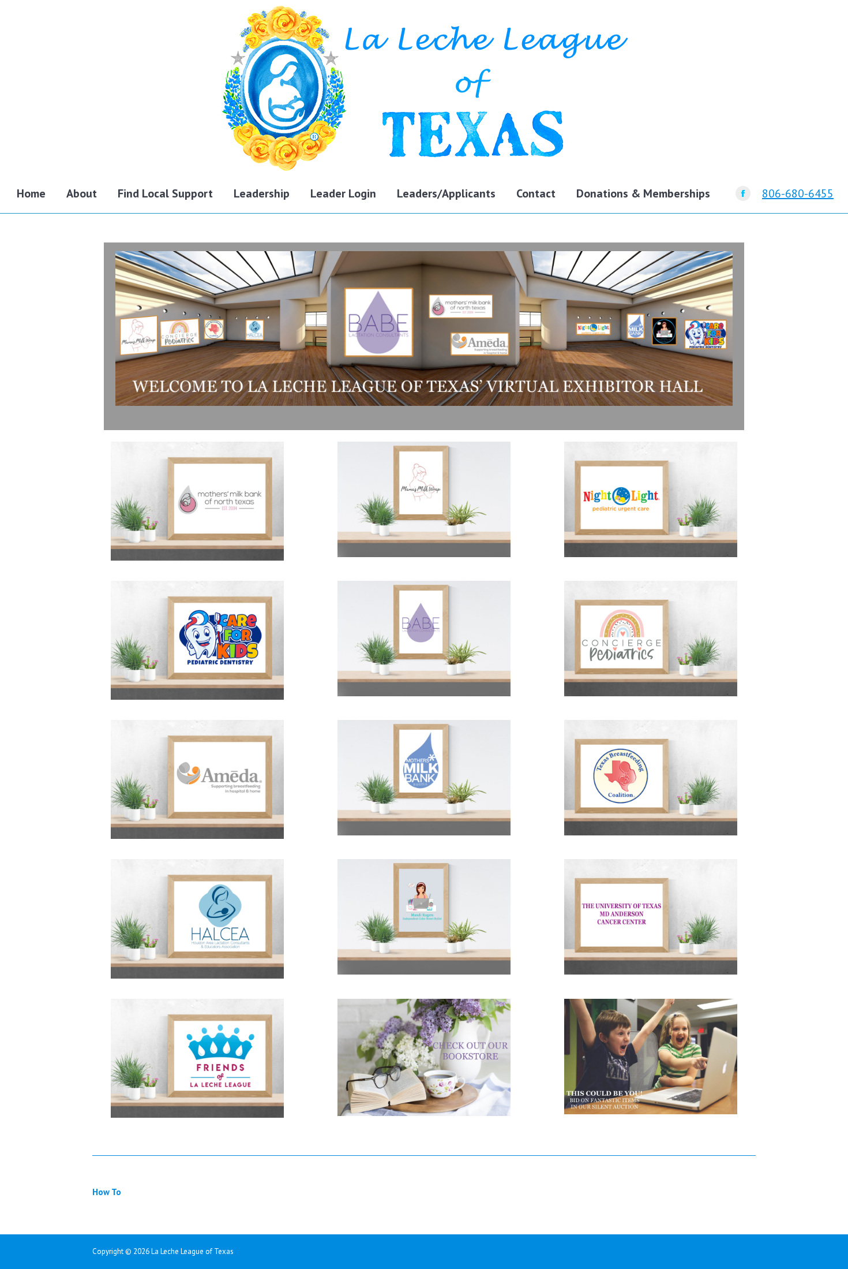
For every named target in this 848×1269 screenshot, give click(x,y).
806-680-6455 (798, 193)
